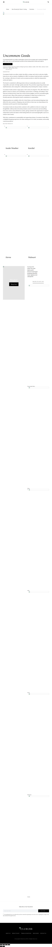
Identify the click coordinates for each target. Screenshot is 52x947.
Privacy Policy (16, 933)
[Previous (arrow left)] (1, 946)
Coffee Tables (38, 66)
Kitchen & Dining (20, 66)
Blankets (30, 66)
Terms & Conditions (26, 933)
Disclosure (36, 933)
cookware (43, 66)
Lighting (10, 67)
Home (7, 9)
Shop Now (14, 284)
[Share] (4, 944)
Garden (6, 67)
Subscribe (42, 910)
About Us (8, 933)
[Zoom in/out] (9, 944)
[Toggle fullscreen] (6, 944)
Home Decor (14, 66)
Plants (16, 67)
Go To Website (7, 64)
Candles (33, 66)
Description (9, 69)
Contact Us (43, 933)
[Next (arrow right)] (4, 946)
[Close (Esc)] (1, 944)
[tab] (9, 69)
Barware (27, 66)
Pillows (13, 67)
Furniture (31, 9)
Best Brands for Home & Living (19, 9)
